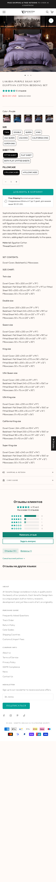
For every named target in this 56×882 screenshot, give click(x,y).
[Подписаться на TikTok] (24, 715)
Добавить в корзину (28, 192)
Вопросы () (26, 551)
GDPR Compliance (11, 667)
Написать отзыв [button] (28, 534)
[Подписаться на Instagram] (10, 715)
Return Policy (9, 625)
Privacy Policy (9, 662)
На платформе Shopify (39, 723)
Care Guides (8, 629)
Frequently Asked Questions (16, 615)
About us (7, 652)
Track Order (8, 620)
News (5, 671)
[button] (9, 90)
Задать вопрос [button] (28, 541)
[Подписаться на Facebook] (4, 715)
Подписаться (16, 706)
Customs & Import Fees (13, 639)
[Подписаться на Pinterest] (17, 715)
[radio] (7, 118)
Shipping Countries (11, 634)
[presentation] (4, 119)
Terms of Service (10, 657)
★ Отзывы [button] (53, 444)
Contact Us (8, 676)
